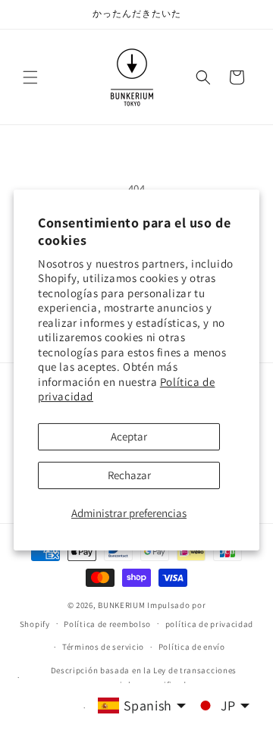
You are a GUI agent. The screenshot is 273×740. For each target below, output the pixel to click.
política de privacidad (209, 624)
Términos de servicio (103, 646)
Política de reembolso (107, 624)
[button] (30, 77)
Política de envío (191, 646)
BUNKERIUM (121, 605)
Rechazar (129, 475)
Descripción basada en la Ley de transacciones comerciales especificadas (144, 677)
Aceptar (129, 436)
